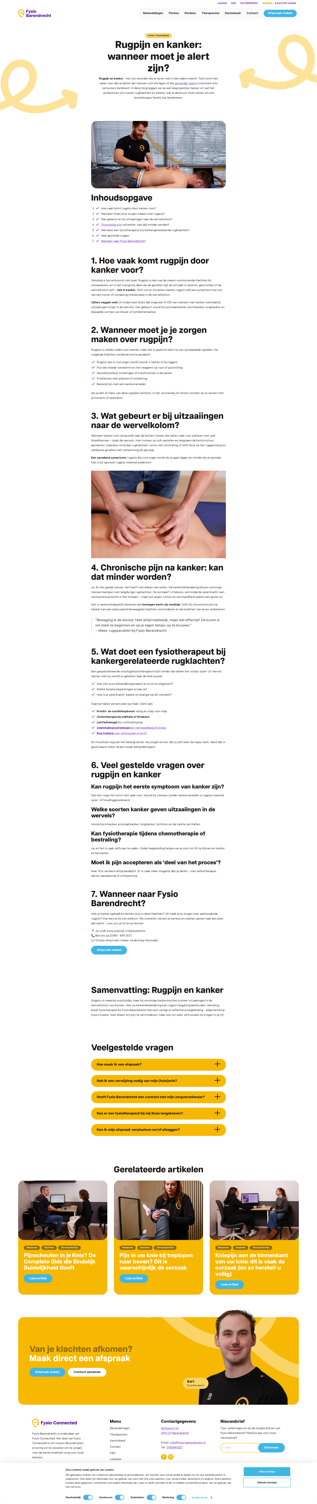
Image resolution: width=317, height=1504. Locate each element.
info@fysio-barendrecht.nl (188, 1442)
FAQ (233, 3)
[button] (158, 1065)
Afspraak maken (280, 13)
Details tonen (199, 1497)
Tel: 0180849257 (249, 3)
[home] (34, 13)
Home (151, 35)
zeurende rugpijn (186, 83)
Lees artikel (38, 1278)
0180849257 (174, 1447)
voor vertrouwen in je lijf (122, 733)
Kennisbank (233, 13)
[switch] (119, 1497)
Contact (252, 13)
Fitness (174, 13)
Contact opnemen (87, 1372)
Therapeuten (210, 13)
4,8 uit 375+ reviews (285, 3)
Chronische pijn (111, 224)
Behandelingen (153, 13)
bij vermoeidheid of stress (131, 728)
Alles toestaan (267, 1471)
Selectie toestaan (267, 1482)
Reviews (190, 13)
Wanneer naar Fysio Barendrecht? (123, 241)
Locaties (222, 3)
